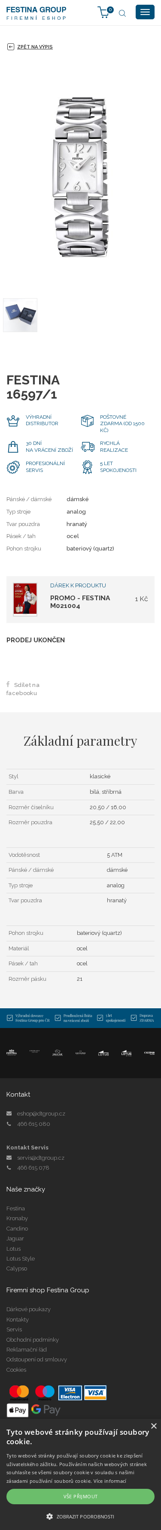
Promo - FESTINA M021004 (80, 601)
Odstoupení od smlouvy (36, 1359)
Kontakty (17, 1319)
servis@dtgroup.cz (40, 1158)
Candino (17, 1228)
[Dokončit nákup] (103, 12)
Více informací (110, 1481)
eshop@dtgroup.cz (41, 1113)
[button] (80, 1516)
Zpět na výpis (35, 47)
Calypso (16, 1268)
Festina (15, 1208)
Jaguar (15, 1238)
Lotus (13, 1249)
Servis (14, 1329)
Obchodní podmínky (32, 1339)
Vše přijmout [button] (81, 1496)
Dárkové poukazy (28, 1309)
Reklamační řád (26, 1349)
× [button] (153, 1426)
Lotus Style (20, 1258)
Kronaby (17, 1218)
